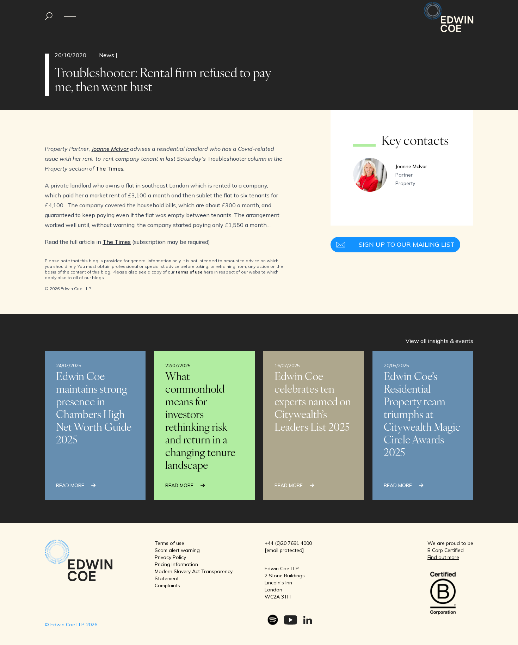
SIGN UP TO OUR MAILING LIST (407, 244)
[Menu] (49, 16)
